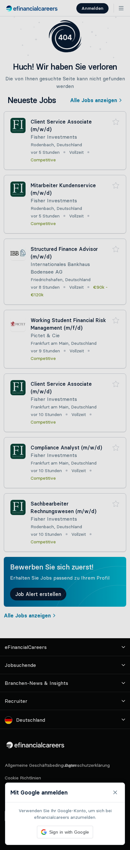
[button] (65, 425)
